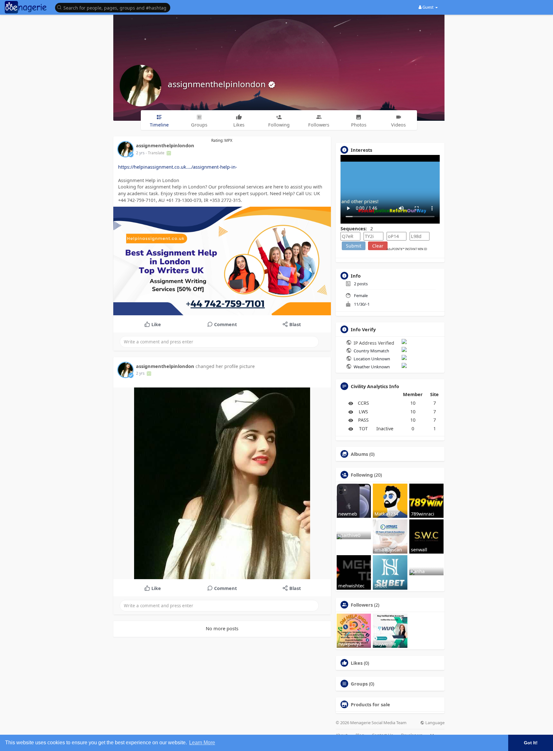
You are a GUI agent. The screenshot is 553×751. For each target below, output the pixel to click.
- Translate (155, 153)
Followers (362, 604)
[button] (114, 7)
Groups (359, 683)
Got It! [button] (531, 742)
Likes (357, 662)
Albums (359, 453)
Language (434, 723)
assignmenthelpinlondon (218, 84)
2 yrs (140, 153)
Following (362, 474)
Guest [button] (428, 7)
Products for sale (370, 704)
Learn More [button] (202, 742)
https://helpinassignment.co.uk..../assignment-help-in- (177, 167)
